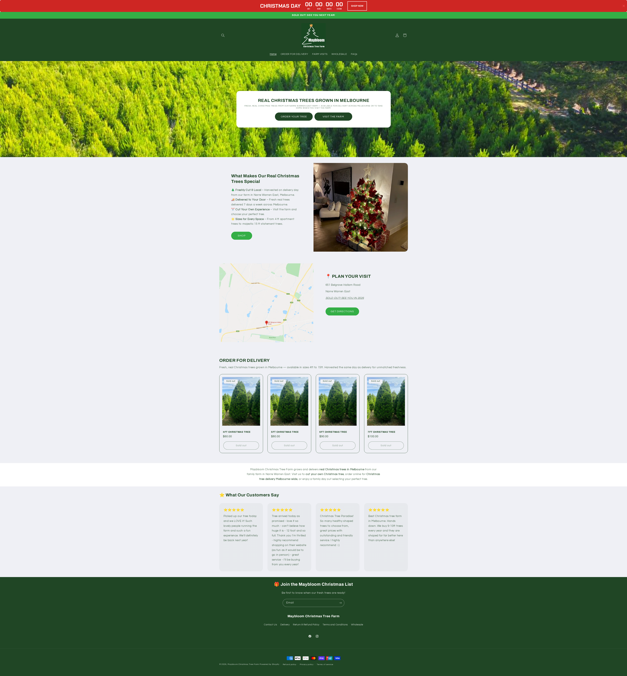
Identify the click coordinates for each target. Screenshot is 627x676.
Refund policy (290, 664)
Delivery (285, 624)
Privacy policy (307, 664)
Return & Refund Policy (306, 624)
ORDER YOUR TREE (294, 116)
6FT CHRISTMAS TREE (333, 432)
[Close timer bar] (623, 6)
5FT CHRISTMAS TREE (285, 432)
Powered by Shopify (269, 664)
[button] (223, 35)
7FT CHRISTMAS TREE (381, 432)
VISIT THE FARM (333, 116)
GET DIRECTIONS (342, 311)
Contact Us (270, 624)
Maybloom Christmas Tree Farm (243, 664)
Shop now (357, 5)
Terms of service (325, 664)
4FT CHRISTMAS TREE (237, 432)
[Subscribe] (340, 603)
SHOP (241, 235)
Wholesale (357, 624)
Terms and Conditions (335, 624)
